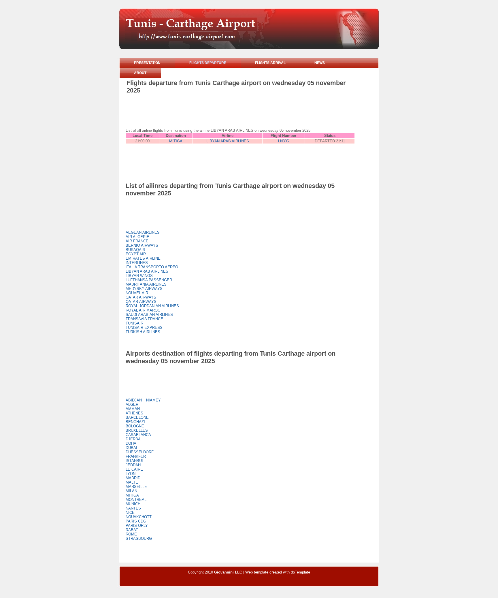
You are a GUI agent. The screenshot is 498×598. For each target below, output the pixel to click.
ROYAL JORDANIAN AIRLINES (152, 306)
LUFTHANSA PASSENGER (149, 280)
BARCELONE (137, 417)
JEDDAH (133, 465)
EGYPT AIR (136, 254)
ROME (131, 534)
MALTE (132, 482)
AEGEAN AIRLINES (143, 232)
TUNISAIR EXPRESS (144, 327)
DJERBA (133, 439)
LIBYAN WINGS (139, 275)
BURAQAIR (135, 250)
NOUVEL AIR (137, 293)
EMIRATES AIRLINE (143, 258)
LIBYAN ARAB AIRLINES (227, 141)
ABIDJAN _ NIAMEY (143, 400)
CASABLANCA (138, 435)
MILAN (131, 491)
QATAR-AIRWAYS (141, 301)
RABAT (132, 530)
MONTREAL (136, 499)
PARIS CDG (136, 521)
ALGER (132, 404)
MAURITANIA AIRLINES (146, 284)
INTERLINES (137, 263)
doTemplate (300, 572)
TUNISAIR (134, 323)
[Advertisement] (231, 110)
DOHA (131, 443)
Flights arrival (270, 63)
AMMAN (133, 409)
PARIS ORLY (137, 525)
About (140, 73)
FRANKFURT (137, 456)
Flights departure (207, 63)
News (319, 63)
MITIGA (175, 141)
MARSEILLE (136, 486)
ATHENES (134, 413)
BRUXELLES (137, 430)
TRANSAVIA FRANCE (144, 319)
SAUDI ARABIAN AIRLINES (149, 314)
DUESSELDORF (140, 452)
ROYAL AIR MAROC (143, 310)
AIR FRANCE (137, 241)
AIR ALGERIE (137, 237)
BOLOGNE (135, 426)
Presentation (147, 63)
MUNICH (133, 504)
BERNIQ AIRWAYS (142, 245)
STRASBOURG (139, 538)
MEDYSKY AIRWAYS (144, 288)
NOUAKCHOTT (139, 517)
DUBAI (131, 448)
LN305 (283, 141)
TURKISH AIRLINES (143, 332)
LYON (130, 473)
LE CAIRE (134, 469)
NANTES (133, 508)
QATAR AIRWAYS (141, 297)
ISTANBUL (135, 461)
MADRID (133, 478)
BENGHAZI (135, 422)
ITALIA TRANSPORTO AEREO (152, 267)
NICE (130, 512)
